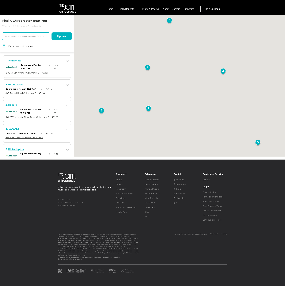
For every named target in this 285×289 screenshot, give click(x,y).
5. (14, 149)
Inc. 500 (60, 271)
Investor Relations (124, 193)
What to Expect (152, 193)
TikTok (178, 189)
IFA (76, 271)
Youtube (179, 180)
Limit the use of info (212, 220)
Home (110, 9)
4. (12, 129)
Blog (147, 212)
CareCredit (150, 207)
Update (61, 36)
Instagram (180, 184)
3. (11, 105)
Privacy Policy (209, 192)
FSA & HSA (150, 203)
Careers (176, 9)
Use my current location (20, 46)
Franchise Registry (97, 271)
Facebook (180, 193)
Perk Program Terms (212, 206)
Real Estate (121, 203)
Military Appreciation (126, 207)
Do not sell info (210, 215)
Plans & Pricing (150, 9)
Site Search (214, 234)
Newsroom (121, 189)
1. (13, 61)
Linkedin (179, 198)
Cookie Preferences (212, 211)
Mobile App (121, 212)
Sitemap (224, 234)
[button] (148, 109)
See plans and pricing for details (70, 259)
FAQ (147, 216)
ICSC (127, 271)
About (166, 9)
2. (14, 84)
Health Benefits (126, 9)
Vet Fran (112, 271)
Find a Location (212, 9)
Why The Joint (152, 198)
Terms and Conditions (213, 197)
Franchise (189, 9)
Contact (206, 180)
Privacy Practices (211, 201)
